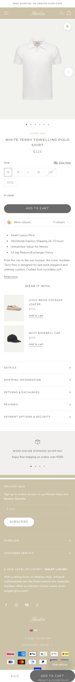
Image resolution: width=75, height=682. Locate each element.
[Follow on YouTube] (27, 605)
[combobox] (38, 630)
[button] (59, 664)
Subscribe (19, 522)
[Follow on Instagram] (16, 605)
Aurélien (37, 133)
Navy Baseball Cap (44, 332)
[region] (37, 449)
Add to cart (37, 208)
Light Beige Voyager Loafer (46, 302)
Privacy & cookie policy (53, 680)
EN (35, 630)
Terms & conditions (19, 680)
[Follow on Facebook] (6, 605)
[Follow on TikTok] (37, 605)
